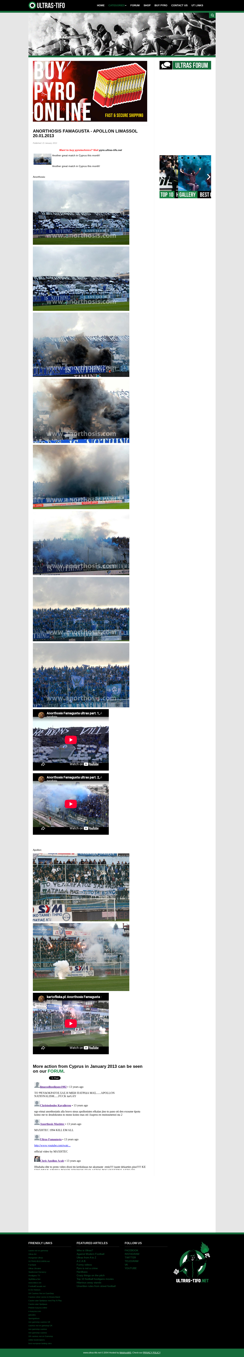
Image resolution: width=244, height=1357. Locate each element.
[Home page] (191, 1261)
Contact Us (179, 5)
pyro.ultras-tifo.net (110, 150)
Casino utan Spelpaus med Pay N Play (45, 1300)
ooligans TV (34, 1275)
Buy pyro (161, 5)
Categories (116, 5)
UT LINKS (197, 5)
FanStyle (32, 1265)
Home (100, 5)
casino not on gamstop (38, 1250)
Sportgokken (33, 1318)
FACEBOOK (131, 1250)
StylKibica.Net (34, 1279)
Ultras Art (32, 1254)
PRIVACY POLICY (151, 1352)
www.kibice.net (34, 1283)
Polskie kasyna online (37, 1308)
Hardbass (82, 1271)
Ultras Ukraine (34, 1268)
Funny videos (84, 1264)
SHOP (147, 5)
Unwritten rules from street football (96, 1286)
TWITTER (130, 1257)
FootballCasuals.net (37, 1286)
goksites (32, 1315)
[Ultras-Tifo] (46, 4)
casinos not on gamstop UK (40, 1325)
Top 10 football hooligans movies (95, 1279)
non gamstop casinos (37, 1329)
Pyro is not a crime (87, 1268)
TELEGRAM (131, 1261)
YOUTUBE (131, 1268)
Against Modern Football (90, 1254)
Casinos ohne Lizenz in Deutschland (44, 1297)
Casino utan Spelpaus (37, 1304)
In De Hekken (34, 1290)
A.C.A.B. (81, 1261)
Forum (135, 5)
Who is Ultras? (85, 1250)
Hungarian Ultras (35, 1258)
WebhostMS (125, 1352)
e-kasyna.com (34, 1311)
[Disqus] (91, 1125)
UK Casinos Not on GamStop (41, 1293)
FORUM (55, 1071)
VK (126, 1264)
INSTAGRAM (132, 1254)
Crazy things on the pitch (91, 1275)
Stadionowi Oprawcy (37, 1272)
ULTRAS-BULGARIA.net (39, 1261)
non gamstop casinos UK (39, 1322)
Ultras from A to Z (86, 1257)
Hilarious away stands (89, 1282)
